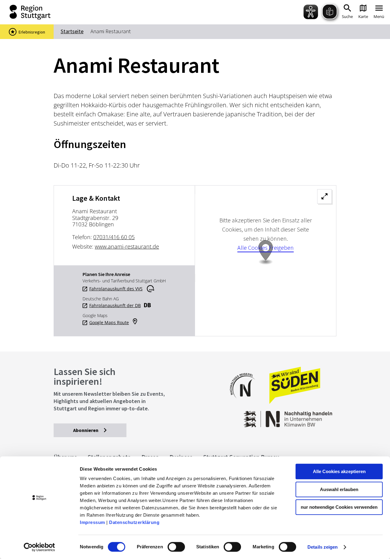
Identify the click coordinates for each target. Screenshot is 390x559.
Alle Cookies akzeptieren (339, 471)
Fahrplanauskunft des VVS (116, 289)
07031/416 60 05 (114, 237)
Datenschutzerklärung (134, 522)
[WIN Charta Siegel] (304, 416)
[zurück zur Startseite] (24, 12)
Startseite (72, 31)
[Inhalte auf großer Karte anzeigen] (265, 261)
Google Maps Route (109, 322)
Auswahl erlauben (339, 489)
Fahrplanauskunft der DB (115, 305)
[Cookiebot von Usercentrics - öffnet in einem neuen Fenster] (39, 547)
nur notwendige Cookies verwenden (339, 507)
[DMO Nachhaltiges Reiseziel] (245, 402)
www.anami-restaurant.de (127, 246)
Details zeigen (322, 547)
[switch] (176, 547)
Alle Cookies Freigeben (265, 247)
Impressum (92, 522)
